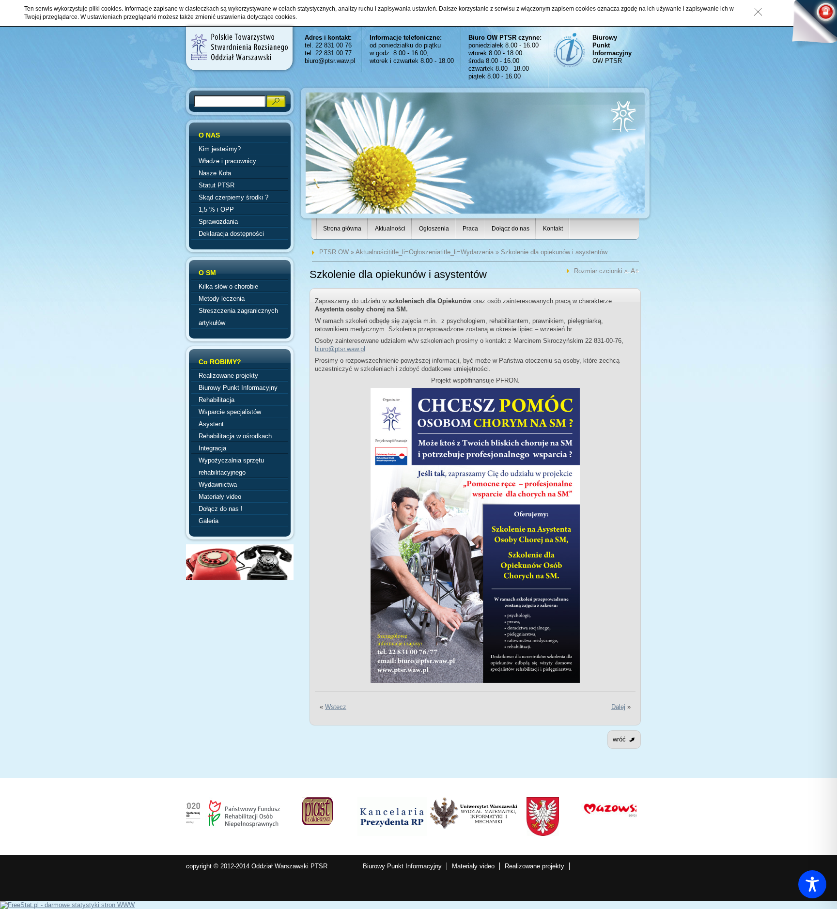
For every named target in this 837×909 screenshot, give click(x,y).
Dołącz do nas (510, 228)
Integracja (212, 448)
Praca (470, 228)
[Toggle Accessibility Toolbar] (812, 884)
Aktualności (390, 228)
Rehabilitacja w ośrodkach (235, 436)
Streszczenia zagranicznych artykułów (238, 316)
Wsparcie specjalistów (230, 412)
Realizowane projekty (228, 375)
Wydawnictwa (218, 484)
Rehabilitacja (216, 399)
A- (627, 271)
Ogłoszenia (434, 228)
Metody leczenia (222, 298)
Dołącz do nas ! (221, 508)
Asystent (211, 424)
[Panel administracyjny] (810, 25)
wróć (619, 739)
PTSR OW (334, 252)
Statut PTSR (216, 185)
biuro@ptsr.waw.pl (330, 60)
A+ (635, 271)
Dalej (618, 706)
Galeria (208, 520)
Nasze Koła (215, 173)
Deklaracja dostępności (231, 233)
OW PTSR (612, 49)
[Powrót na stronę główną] (239, 47)
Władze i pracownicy (227, 161)
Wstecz (335, 706)
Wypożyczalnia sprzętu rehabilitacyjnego (231, 466)
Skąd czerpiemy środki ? (233, 197)
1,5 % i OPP (216, 209)
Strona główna (342, 228)
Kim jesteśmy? (220, 149)
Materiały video (220, 496)
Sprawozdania (218, 221)
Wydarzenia (477, 252)
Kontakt (553, 228)
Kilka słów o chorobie (228, 286)
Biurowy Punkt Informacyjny (238, 387)
